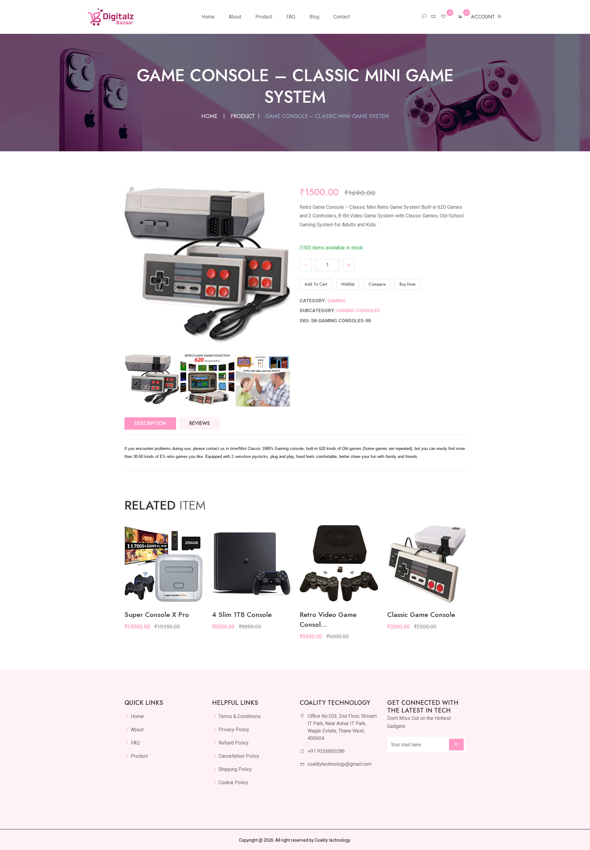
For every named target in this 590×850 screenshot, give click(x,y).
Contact (341, 17)
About (235, 17)
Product (263, 17)
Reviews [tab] (199, 423)
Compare (376, 284)
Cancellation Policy (238, 756)
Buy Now (407, 284)
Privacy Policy (233, 730)
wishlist (347, 284)
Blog (314, 17)
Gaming (336, 301)
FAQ (290, 17)
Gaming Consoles (358, 310)
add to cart (316, 284)
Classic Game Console (421, 614)
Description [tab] (150, 423)
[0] (443, 16)
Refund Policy (233, 743)
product (242, 116)
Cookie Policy (233, 782)
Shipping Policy (235, 769)
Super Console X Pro (156, 614)
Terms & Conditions (239, 716)
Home (208, 17)
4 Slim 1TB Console (242, 614)
